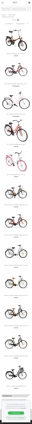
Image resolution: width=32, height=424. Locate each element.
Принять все (16, 413)
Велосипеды (12, 15)
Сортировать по (9, 23)
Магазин (4, 15)
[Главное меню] (2, 2)
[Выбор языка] (29, 2)
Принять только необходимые (16, 417)
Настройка (23, 408)
